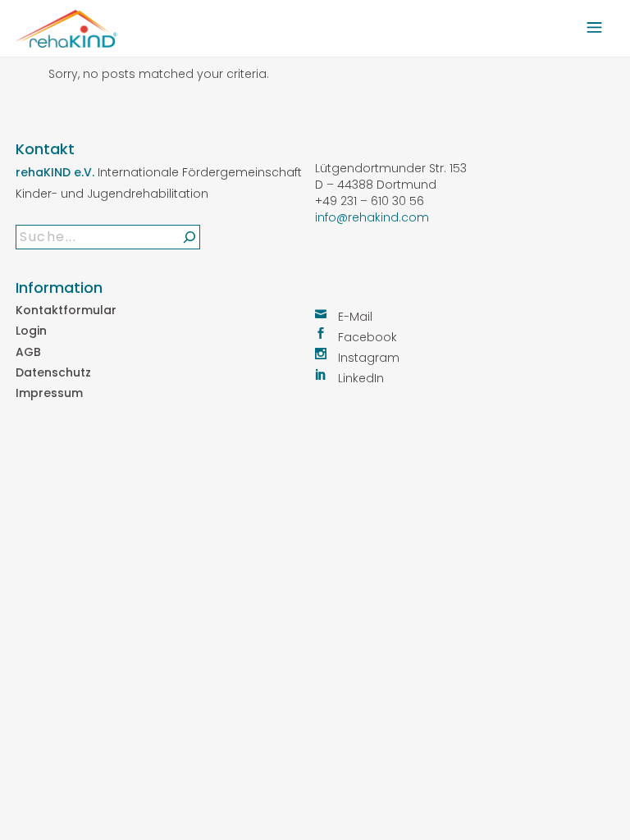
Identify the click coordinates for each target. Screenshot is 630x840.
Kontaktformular (66, 310)
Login (31, 330)
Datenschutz (53, 372)
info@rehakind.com (372, 217)
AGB (28, 352)
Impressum (49, 393)
